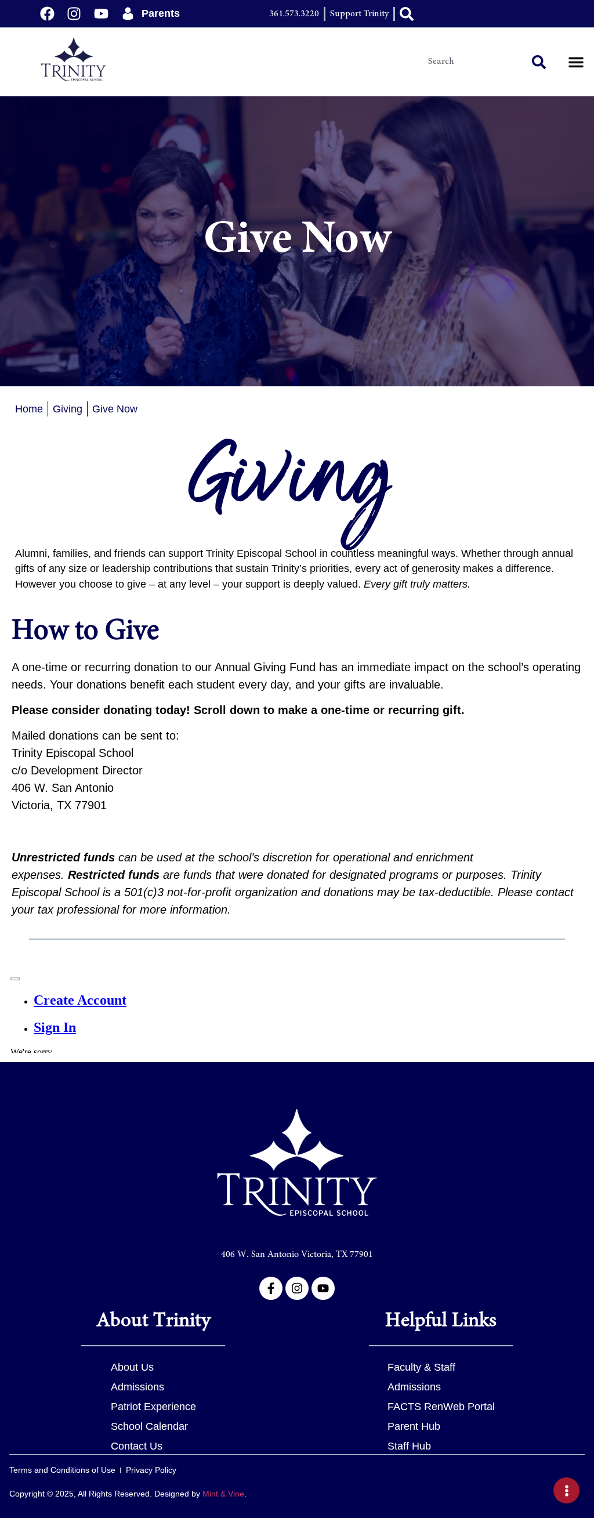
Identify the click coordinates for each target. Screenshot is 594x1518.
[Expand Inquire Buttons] (566, 1490)
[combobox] (473, 62)
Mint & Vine (223, 1493)
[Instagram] (297, 1288)
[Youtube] (323, 1288)
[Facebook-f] (270, 1288)
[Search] (541, 62)
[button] (576, 62)
